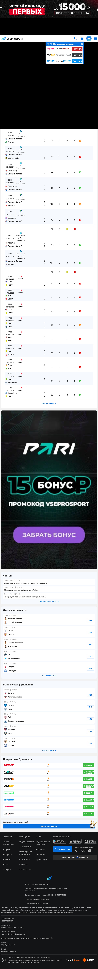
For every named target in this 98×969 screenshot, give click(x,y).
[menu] (95, 38)
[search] (75, 38)
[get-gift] (82, 38)
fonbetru (49, 484)
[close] (82, 44)
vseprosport (12, 38)
